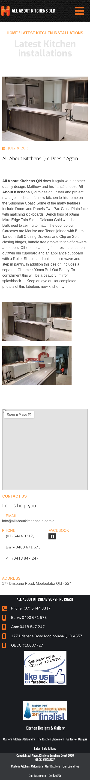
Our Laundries (71, 766)
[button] (79, 11)
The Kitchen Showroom (50, 739)
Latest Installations (45, 748)
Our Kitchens (52, 766)
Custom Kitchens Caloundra (19, 739)
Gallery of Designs (76, 739)
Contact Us (55, 775)
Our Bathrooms (37, 775)
